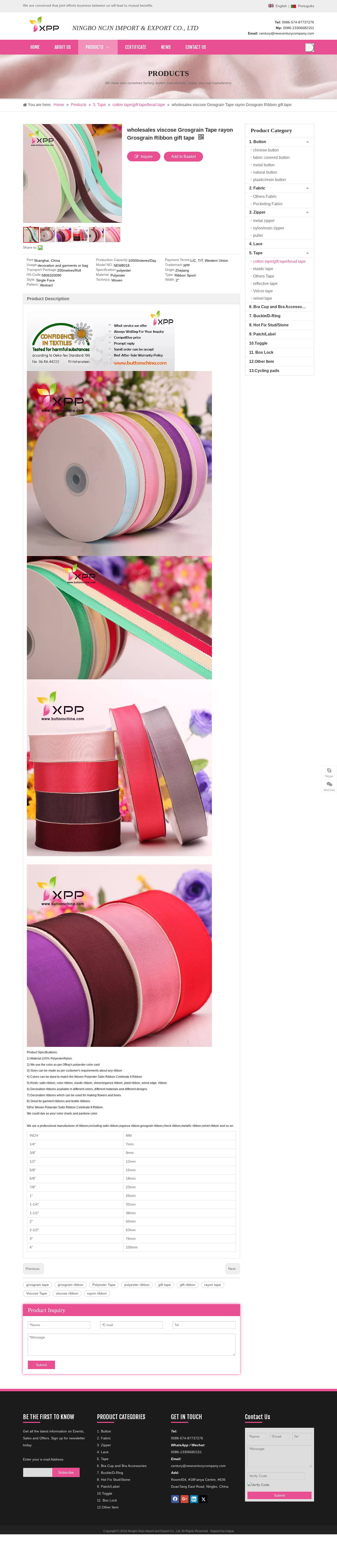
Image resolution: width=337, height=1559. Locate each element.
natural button (265, 172)
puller (258, 235)
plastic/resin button (269, 180)
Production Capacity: (112, 260)
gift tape (164, 1285)
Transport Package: (42, 270)
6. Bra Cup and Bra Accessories (279, 307)
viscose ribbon (67, 1293)
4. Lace (255, 244)
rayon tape (212, 1285)
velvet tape (262, 298)
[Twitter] (203, 1499)
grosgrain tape (37, 1285)
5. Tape (255, 253)
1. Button (257, 142)
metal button (264, 165)
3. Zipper (257, 212)
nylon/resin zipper (268, 228)
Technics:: (104, 279)
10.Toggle (258, 343)
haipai (229, 1531)
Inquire (147, 156)
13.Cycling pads (264, 371)
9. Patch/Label (262, 334)
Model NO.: (105, 265)
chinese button (266, 150)
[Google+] (184, 1499)
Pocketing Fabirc (268, 204)
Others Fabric (265, 196)
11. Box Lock (261, 352)
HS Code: (34, 275)
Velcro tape (263, 291)
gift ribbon (187, 1285)
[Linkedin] (194, 1499)
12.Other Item (261, 361)
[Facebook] (175, 1499)
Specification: (106, 270)
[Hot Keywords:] (309, 47)
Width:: (170, 279)
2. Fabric (257, 188)
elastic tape (263, 269)
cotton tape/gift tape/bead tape (279, 261)
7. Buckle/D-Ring (265, 316)
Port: (30, 260)
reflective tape (265, 283)
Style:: (31, 279)
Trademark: (174, 265)
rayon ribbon (97, 1293)
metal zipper (264, 221)
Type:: (170, 275)
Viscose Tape (36, 1293)
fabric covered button (271, 157)
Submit (41, 1365)
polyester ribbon (137, 1285)
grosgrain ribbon (70, 1285)
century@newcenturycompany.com (286, 33)
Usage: (32, 265)
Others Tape (263, 276)
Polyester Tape (103, 1285)
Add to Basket (183, 156)
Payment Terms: (177, 260)
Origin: (170, 270)
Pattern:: (33, 284)
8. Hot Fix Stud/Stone (269, 325)
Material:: (103, 275)
